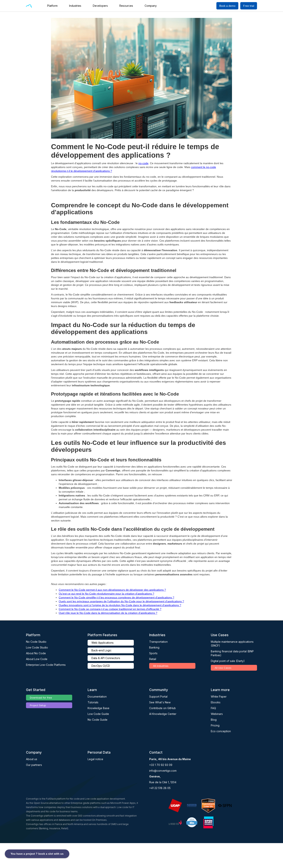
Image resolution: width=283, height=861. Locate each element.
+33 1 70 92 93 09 (160, 764)
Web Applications (102, 642)
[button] (54, 6)
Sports (153, 653)
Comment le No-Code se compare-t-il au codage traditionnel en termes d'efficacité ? (110, 609)
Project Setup (38, 705)
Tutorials (93, 702)
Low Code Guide (98, 713)
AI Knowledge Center (162, 713)
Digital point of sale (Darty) (228, 661)
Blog (214, 719)
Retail (152, 659)
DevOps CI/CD (100, 665)
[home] (29, 6)
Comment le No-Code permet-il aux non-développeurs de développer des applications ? (112, 589)
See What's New (160, 702)
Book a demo (227, 5)
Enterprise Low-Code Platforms (46, 664)
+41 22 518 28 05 (160, 788)
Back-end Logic (101, 650)
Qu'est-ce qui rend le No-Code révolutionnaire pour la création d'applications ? (106, 593)
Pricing (215, 725)
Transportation (158, 641)
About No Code (36, 653)
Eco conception (221, 731)
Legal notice (95, 759)
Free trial (248, 5)
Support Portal (158, 696)
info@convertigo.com (163, 770)
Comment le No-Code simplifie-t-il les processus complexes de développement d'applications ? (116, 597)
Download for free (41, 697)
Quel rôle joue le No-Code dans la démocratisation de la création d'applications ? (108, 612)
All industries (160, 665)
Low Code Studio (37, 647)
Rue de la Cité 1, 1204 (162, 782)
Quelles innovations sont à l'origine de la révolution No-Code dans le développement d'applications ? (120, 605)
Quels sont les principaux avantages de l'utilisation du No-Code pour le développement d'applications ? (121, 601)
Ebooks (215, 702)
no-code (143, 163)
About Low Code (36, 659)
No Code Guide (97, 719)
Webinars (217, 713)
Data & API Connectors (105, 658)
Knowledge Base (98, 708)
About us (31, 759)
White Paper (219, 696)
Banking (154, 647)
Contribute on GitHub (162, 708)
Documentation (97, 696)
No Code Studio (36, 641)
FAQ (213, 708)
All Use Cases (223, 667)
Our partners (34, 764)
